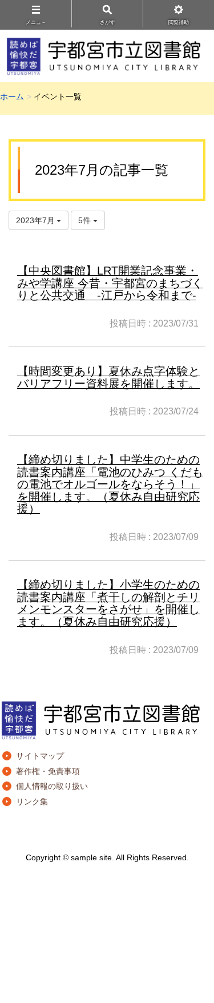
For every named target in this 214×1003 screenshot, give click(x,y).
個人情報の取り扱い (52, 786)
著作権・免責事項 (48, 771)
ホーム (12, 96)
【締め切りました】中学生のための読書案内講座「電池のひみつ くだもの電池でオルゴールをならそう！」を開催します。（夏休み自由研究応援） (110, 484)
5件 (85, 220)
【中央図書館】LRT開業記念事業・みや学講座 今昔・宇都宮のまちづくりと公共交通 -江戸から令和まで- (110, 282)
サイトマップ (40, 755)
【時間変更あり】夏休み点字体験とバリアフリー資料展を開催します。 (108, 377)
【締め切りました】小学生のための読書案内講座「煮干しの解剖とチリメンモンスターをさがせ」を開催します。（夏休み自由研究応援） (108, 603)
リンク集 (32, 801)
